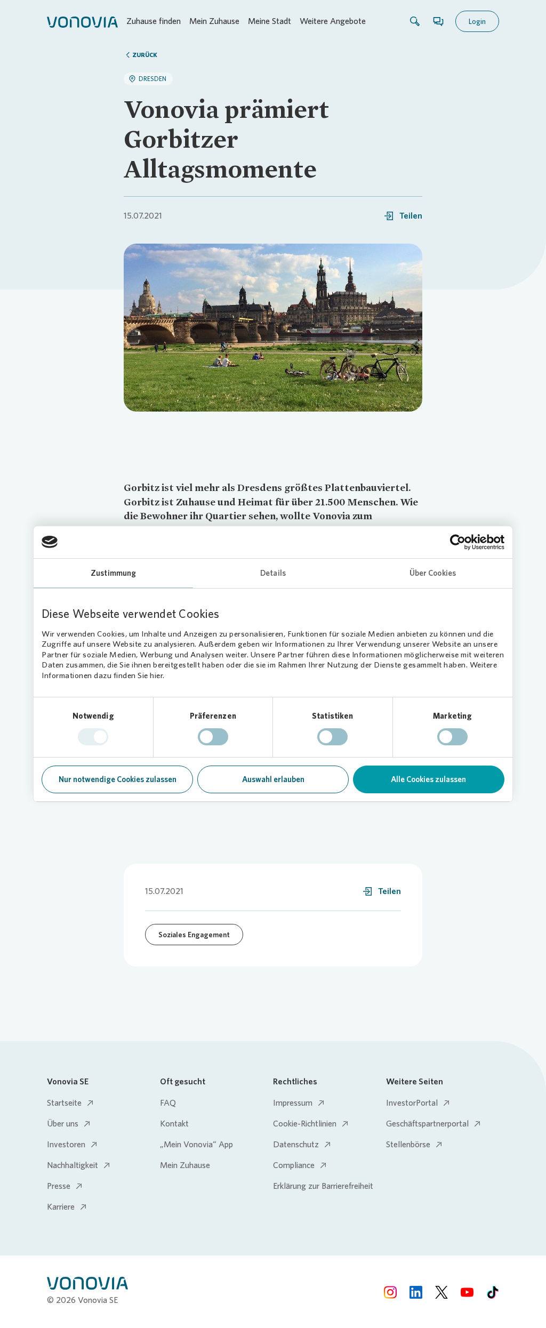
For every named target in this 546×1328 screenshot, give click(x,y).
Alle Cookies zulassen (428, 779)
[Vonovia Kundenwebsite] (82, 21)
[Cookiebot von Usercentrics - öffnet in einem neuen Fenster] (457, 542)
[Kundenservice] (438, 21)
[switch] (213, 736)
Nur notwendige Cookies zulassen (117, 779)
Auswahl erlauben (273, 779)
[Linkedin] (416, 1292)
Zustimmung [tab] (113, 573)
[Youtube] (467, 1292)
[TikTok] (492, 1292)
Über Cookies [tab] (433, 573)
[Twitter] (441, 1292)
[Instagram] (390, 1292)
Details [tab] (273, 573)
